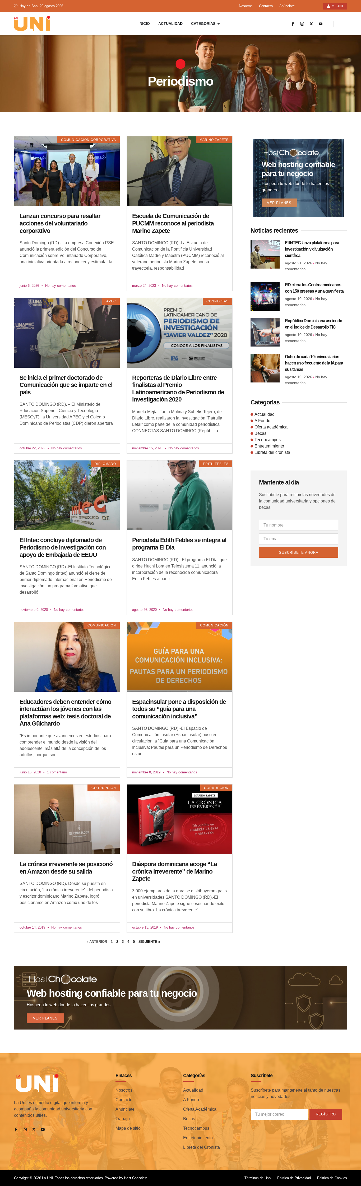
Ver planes (279, 203)
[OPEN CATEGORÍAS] (218, 23)
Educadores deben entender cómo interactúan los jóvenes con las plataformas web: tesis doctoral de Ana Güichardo (65, 712)
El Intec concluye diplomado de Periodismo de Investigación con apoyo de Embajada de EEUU (63, 547)
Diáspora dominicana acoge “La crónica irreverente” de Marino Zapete (174, 871)
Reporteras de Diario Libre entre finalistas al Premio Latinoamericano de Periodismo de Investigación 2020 (178, 388)
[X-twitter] (311, 23)
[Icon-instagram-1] (302, 23)
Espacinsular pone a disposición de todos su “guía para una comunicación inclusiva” (179, 709)
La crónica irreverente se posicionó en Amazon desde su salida (66, 868)
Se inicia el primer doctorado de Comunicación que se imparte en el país (66, 385)
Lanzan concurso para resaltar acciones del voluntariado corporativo (60, 223)
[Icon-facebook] (293, 23)
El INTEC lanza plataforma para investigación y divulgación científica (312, 249)
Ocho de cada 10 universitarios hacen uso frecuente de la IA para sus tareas (314, 363)
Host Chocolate (135, 1178)
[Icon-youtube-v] (320, 23)
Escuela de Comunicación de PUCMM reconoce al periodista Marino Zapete (173, 223)
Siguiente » (149, 942)
